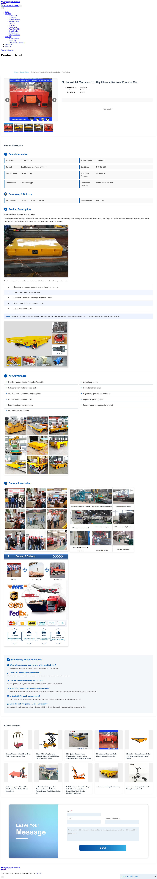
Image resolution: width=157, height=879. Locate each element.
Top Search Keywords (17, 42)
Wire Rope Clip (14, 29)
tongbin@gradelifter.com (11, 2)
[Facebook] (1, 4)
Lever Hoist (13, 16)
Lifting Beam (13, 33)
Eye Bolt (12, 25)
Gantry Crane (14, 21)
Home (7, 12)
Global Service (14, 39)
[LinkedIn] (3, 4)
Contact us (8, 44)
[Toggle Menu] (20, 6)
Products (8, 14)
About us (8, 46)
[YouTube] (5, 4)
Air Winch (12, 17)
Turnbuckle (13, 27)
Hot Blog (12, 40)
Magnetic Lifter (14, 35)
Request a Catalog (7, 50)
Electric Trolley (14, 19)
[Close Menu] (2, 8)
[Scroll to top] (2, 877)
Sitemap (38, 873)
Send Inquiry (107, 109)
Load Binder (13, 31)
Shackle (12, 23)
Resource (8, 37)
